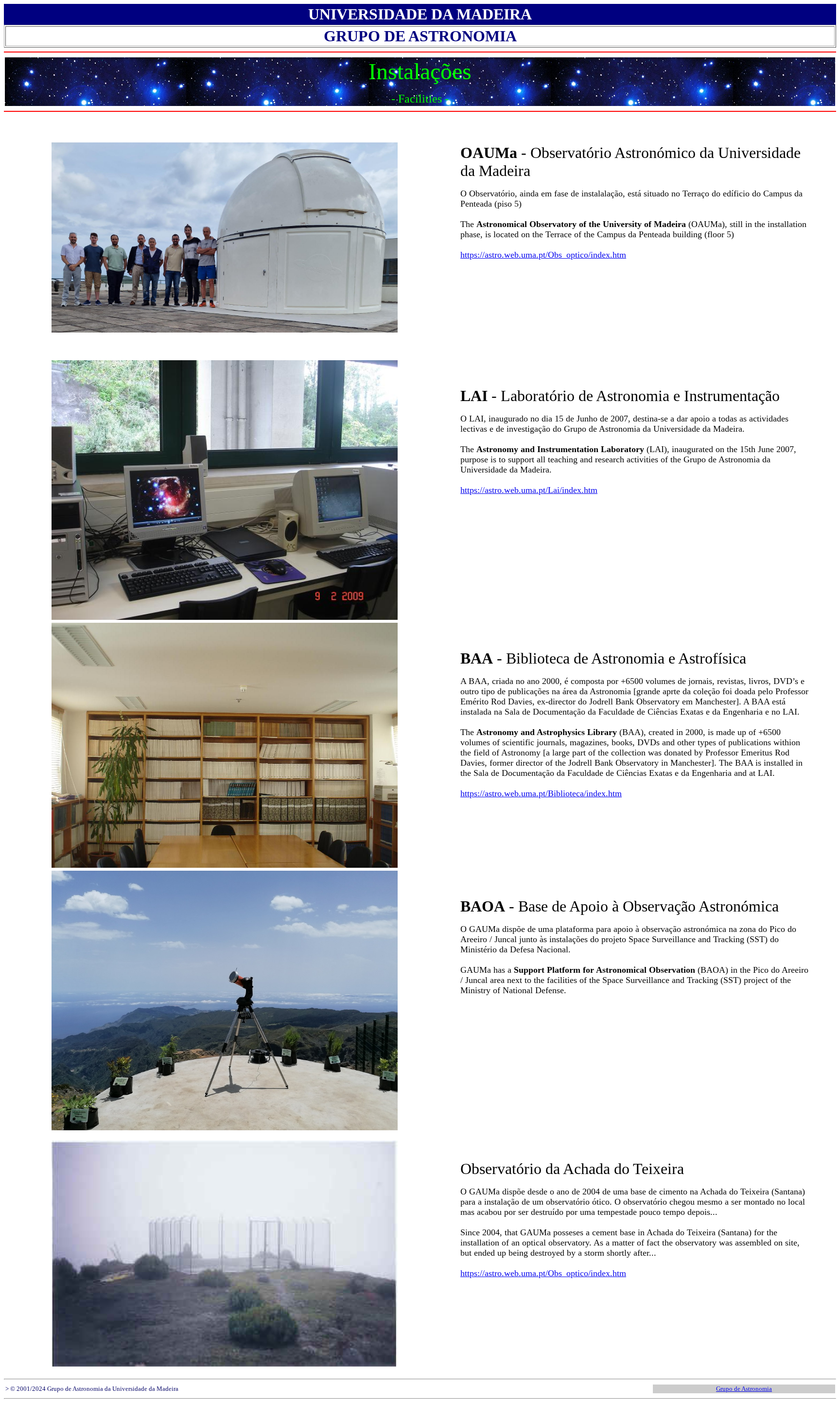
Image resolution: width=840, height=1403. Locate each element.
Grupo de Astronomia (744, 1388)
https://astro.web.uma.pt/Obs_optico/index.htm (543, 255)
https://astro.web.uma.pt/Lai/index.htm (528, 490)
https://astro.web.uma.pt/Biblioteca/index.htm (541, 793)
